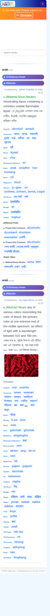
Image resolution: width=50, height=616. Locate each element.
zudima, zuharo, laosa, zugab (25, 191)
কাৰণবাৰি (8, 266)
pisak (15, 501)
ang (23, 450)
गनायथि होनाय (11, 251)
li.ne (14, 420)
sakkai (8, 506)
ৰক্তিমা (7, 405)
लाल (29, 496)
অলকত (17, 392)
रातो (22, 496)
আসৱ (24, 134)
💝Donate (24, 15)
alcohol (17, 128)
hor (34, 167)
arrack (29, 128)
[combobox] (23, 53)
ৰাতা (33, 405)
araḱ (14, 526)
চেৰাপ (17, 266)
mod (17, 182)
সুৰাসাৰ (7, 142)
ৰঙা (15, 405)
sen (19, 445)
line (22, 420)
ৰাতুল (6, 409)
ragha (16, 481)
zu (26, 187)
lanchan (17, 471)
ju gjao (17, 187)
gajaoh (27, 466)
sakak (25, 501)
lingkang (20, 557)
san (12, 552)
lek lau (18, 531)
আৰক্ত (17, 396)
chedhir (24, 167)
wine (30, 262)
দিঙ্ (15, 486)
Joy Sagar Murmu (26, 300)
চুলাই (6, 138)
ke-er (32, 450)
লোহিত (24, 400)
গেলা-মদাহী (9, 246)
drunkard (10, 232)
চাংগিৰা (13, 516)
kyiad (14, 152)
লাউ (26, 196)
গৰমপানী (34, 134)
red (14, 387)
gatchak (15, 430)
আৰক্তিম (28, 396)
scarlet (24, 387)
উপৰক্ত (8, 400)
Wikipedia (9, 83)
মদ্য (34, 138)
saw (13, 425)
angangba (21, 435)
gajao (16, 466)
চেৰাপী (22, 237)
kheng (19, 542)
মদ (28, 138)
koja (13, 511)
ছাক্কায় (19, 506)
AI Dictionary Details (14, 77)
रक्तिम (14, 496)
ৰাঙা (24, 405)
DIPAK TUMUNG (26, 90)
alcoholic (33, 227)
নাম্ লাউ (18, 196)
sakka (36, 501)
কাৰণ (38, 262)
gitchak (29, 430)
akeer (14, 450)
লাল (16, 400)
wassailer (10, 237)
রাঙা (25, 440)
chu (12, 157)
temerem (14, 476)
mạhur (16, 217)
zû (12, 177)
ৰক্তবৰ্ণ (33, 400)
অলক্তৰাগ (29, 392)
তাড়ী (23, 266)
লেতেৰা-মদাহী (22, 246)
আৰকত (7, 396)
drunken (25, 232)
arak (13, 167)
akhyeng (19, 547)
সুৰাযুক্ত (35, 246)
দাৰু (13, 138)
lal (15, 461)
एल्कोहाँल (15, 201)
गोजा (12, 414)
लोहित (38, 496)
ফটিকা (21, 138)
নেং (18, 536)
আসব (16, 134)
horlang (9, 172)
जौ (11, 147)
